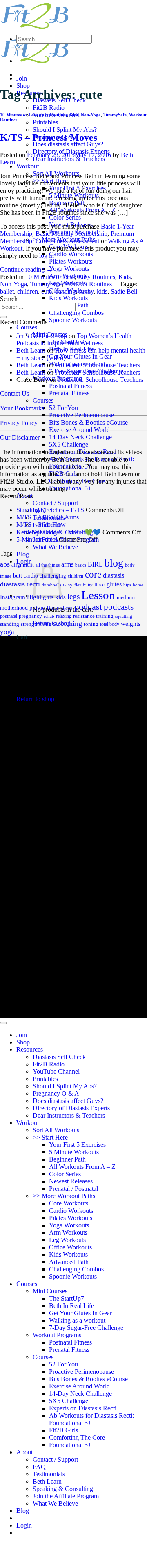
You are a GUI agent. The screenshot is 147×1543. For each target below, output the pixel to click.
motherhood (14, 608)
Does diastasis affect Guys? (68, 144)
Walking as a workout (77, 1320)
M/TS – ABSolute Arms (47, 517)
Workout (27, 166)
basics (80, 564)
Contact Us (14, 393)
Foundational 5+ (70, 488)
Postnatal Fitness (70, 385)
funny (86, 291)
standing (9, 624)
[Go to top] (3, 1023)
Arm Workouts (68, 1232)
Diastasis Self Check (59, 1056)
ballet (7, 291)
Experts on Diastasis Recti (82, 451)
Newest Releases (71, 1181)
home (138, 584)
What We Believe (55, 546)
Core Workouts (68, 1203)
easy (68, 585)
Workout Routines (88, 284)
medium (126, 597)
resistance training (93, 616)
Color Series (65, 217)
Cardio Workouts (71, 254)
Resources (29, 1049)
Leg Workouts (67, 1239)
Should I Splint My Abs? (65, 129)
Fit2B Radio (49, 107)
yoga (7, 632)
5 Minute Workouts (74, 1152)
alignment (22, 565)
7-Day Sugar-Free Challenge (86, 1327)
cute (46, 291)
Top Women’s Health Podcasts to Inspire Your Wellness (73, 339)
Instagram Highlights (26, 597)
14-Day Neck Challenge (80, 437)
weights (130, 624)
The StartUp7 (66, 1298)
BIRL (95, 564)
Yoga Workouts (69, 268)
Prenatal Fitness (69, 393)
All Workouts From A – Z (82, 1166)
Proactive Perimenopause (81, 415)
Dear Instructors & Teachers (69, 158)
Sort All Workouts (56, 1130)
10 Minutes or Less (18, 114)
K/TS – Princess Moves (48, 137)
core (93, 574)
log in (46, 255)
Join (21, 78)
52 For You (63, 407)
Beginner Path (67, 1159)
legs (73, 597)
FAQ (39, 1466)
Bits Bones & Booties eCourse (88, 422)
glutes (114, 584)
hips (127, 584)
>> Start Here (50, 1137)
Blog (22, 554)
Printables (45, 122)
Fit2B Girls (63, 473)
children (27, 291)
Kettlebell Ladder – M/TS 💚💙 (58, 532)
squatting (123, 616)
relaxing (63, 616)
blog (114, 563)
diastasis (113, 575)
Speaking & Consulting (63, 1488)
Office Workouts (70, 1247)
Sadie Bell (124, 291)
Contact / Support (55, 502)
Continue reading (26, 269)
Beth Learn (30, 350)
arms (67, 564)
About (24, 1452)
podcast (88, 607)
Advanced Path (69, 1261)
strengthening (36, 624)
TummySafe (115, 114)
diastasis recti (20, 584)
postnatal (8, 616)
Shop (23, 85)
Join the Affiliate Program (66, 1496)
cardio (31, 576)
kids (102, 291)
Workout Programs (57, 1335)
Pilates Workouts (70, 261)
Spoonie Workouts (73, 319)
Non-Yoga (91, 114)
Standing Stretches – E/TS (50, 509)
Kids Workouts (68, 297)
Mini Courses (50, 1291)
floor (99, 585)
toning (91, 624)
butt (17, 575)
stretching (67, 623)
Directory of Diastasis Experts (71, 1108)
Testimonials (49, 1474)
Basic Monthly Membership (71, 233)
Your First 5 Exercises (77, 1144)
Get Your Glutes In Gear (80, 356)
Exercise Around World (79, 429)
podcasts (119, 607)
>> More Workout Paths (64, 1195)
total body (109, 624)
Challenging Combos (76, 312)
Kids (73, 114)
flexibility (83, 585)
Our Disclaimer (20, 437)
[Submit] (19, 49)
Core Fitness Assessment (67, 241)
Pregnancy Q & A (56, 1093)
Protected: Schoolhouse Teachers (97, 365)
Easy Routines (53, 114)
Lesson (98, 595)
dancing (65, 291)
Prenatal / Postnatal (73, 1188)
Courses (26, 327)
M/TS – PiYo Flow (41, 524)
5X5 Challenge (68, 444)
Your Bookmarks (22, 408)
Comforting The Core (77, 480)
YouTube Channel (56, 1071)
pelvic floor (44, 607)
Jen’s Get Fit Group (41, 335)
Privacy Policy (19, 422)
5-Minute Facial (36, 539)
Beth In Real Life (71, 1305)
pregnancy (30, 616)
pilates (66, 608)
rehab (49, 616)
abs (5, 564)
